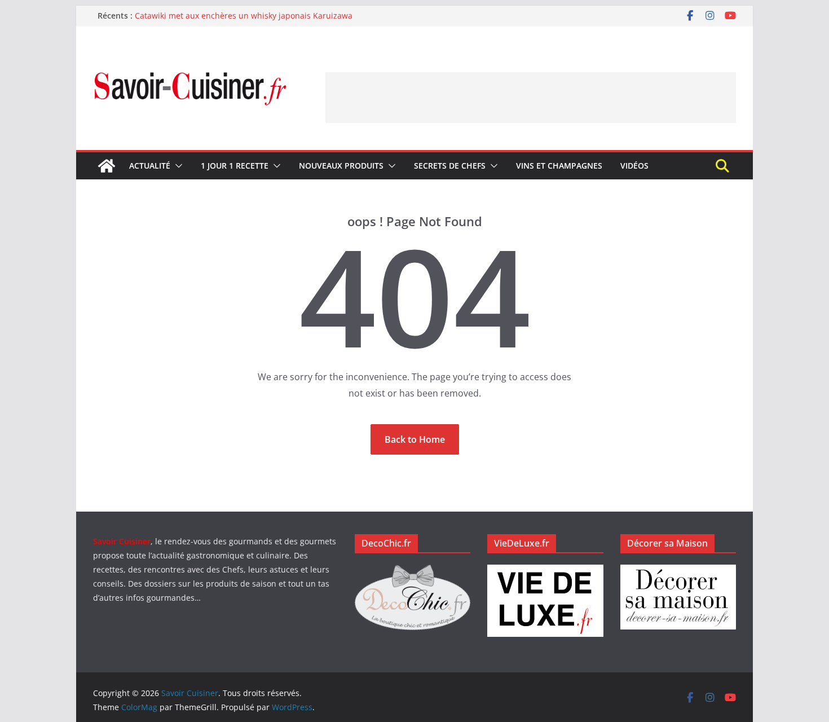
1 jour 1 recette (234, 165)
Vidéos (634, 165)
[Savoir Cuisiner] (106, 165)
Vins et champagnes (559, 165)
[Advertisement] (530, 97)
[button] (176, 166)
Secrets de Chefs (450, 165)
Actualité (149, 165)
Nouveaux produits (341, 165)
